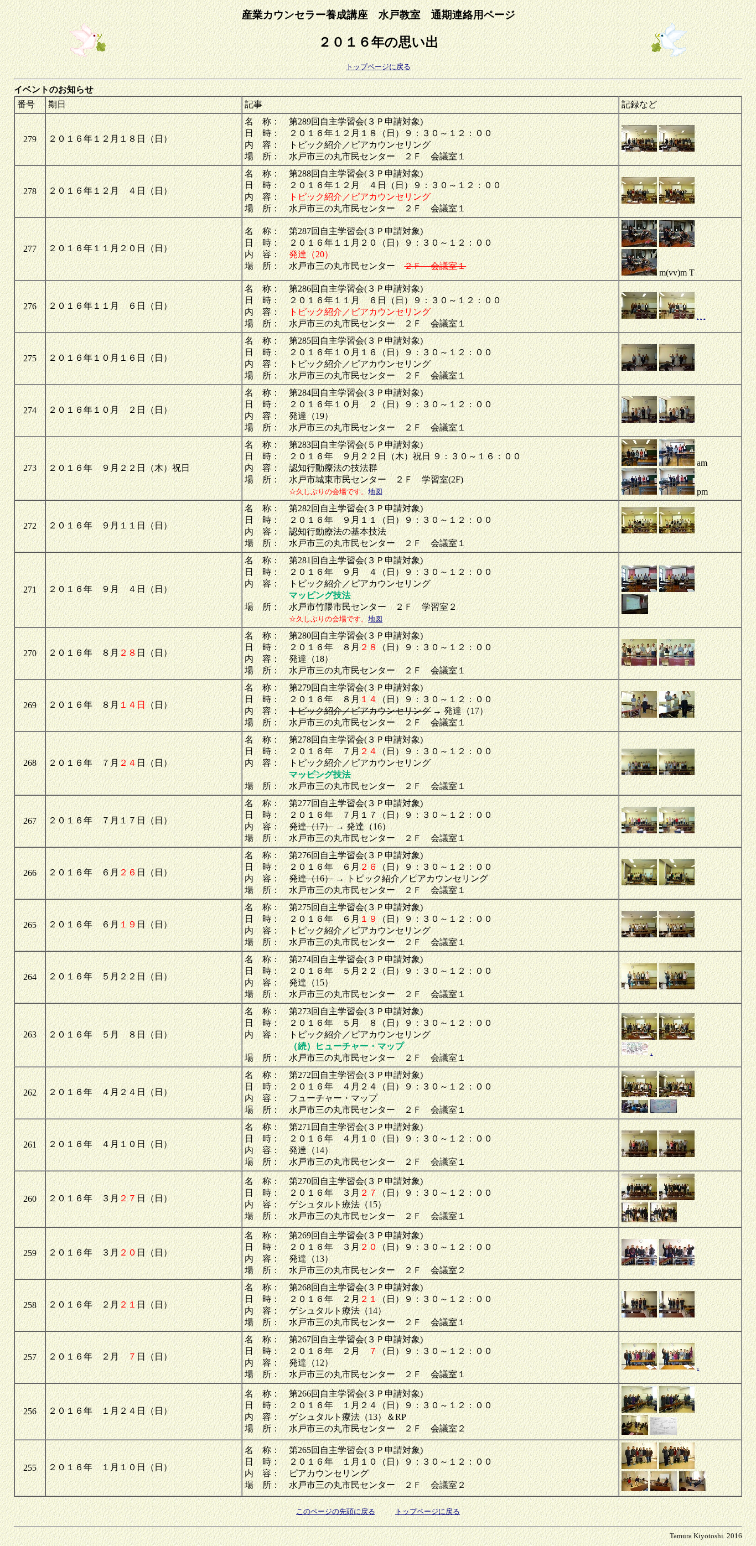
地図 (375, 491)
